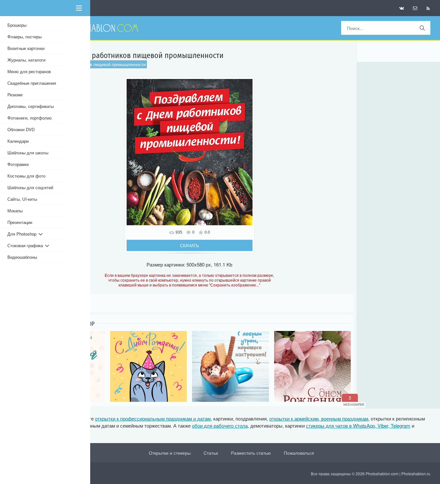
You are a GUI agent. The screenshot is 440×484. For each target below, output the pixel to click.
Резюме (15, 95)
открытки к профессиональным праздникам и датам (153, 418)
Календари (18, 141)
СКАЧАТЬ (189, 245)
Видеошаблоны (22, 257)
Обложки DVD (21, 129)
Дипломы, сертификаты (30, 106)
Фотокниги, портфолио (29, 118)
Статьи (211, 453)
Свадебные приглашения (31, 83)
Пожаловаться (299, 453)
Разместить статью (251, 453)
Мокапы (15, 211)
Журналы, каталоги (26, 60)
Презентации (19, 222)
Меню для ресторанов (29, 71)
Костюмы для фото (26, 176)
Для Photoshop (23, 234)
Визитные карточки (25, 48)
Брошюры (16, 25)
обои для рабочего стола (220, 425)
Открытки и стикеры (170, 453)
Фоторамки (18, 164)
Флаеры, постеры (24, 37)
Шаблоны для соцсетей (30, 187)
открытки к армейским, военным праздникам (318, 418)
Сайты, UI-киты (22, 199)
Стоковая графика (26, 245)
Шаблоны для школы (27, 153)
